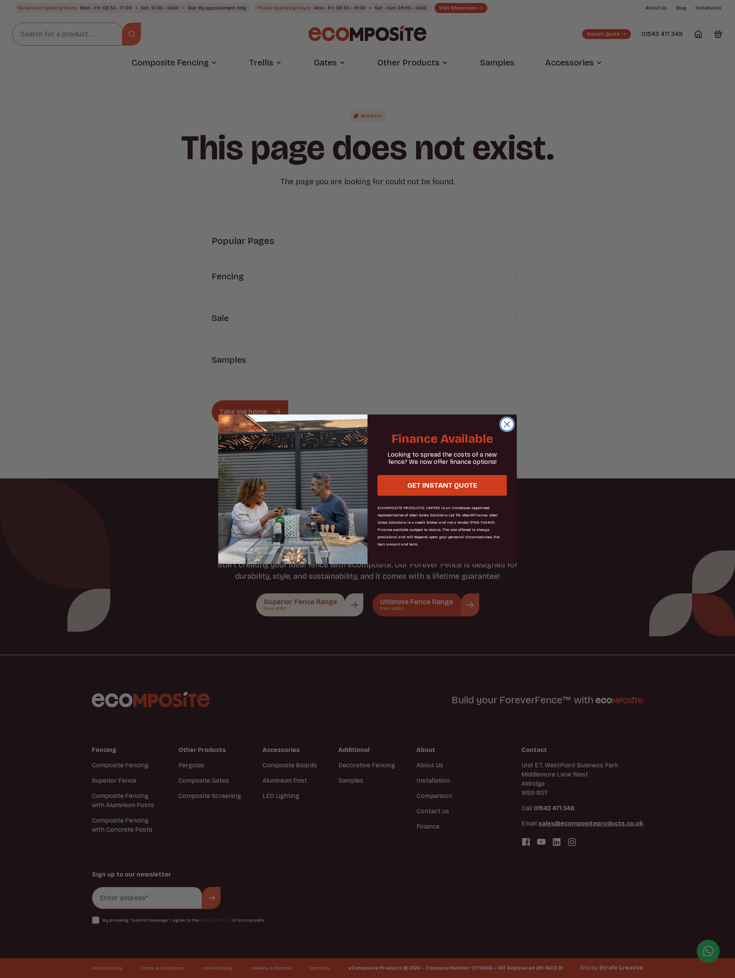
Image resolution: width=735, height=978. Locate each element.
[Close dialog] (507, 424)
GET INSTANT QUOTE (442, 485)
